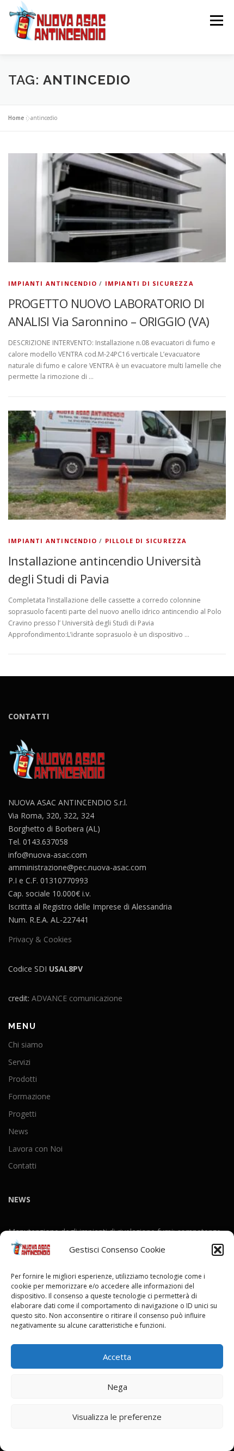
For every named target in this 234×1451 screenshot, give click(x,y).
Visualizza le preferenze (117, 1416)
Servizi (19, 1062)
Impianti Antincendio (52, 283)
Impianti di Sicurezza (149, 283)
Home (16, 118)
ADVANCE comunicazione (77, 998)
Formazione (29, 1096)
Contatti (22, 1165)
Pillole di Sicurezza (146, 541)
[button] (217, 1249)
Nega (117, 1386)
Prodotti (22, 1079)
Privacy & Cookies (40, 939)
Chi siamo (25, 1044)
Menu (216, 20)
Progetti (22, 1114)
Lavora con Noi (35, 1148)
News (18, 1131)
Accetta (117, 1356)
